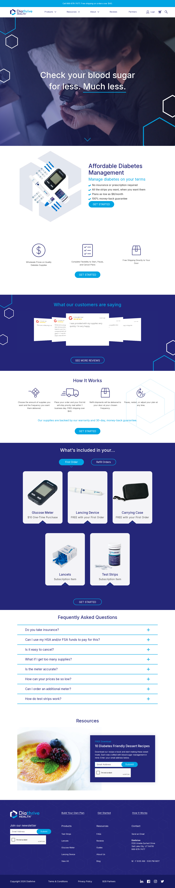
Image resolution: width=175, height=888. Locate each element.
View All (65, 861)
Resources (72, 12)
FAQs (98, 834)
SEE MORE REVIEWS (87, 360)
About (93, 12)
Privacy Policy (85, 881)
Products (49, 12)
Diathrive (30, 881)
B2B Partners (108, 881)
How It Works (139, 813)
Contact (136, 826)
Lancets (64, 841)
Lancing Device (68, 854)
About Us (100, 854)
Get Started (104, 813)
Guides (99, 847)
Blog (98, 861)
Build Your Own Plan (72, 813)
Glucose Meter (68, 847)
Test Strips (66, 834)
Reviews (113, 12)
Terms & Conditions (58, 881)
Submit (129, 764)
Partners (133, 12)
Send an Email (138, 834)
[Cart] (160, 12)
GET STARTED (101, 204)
